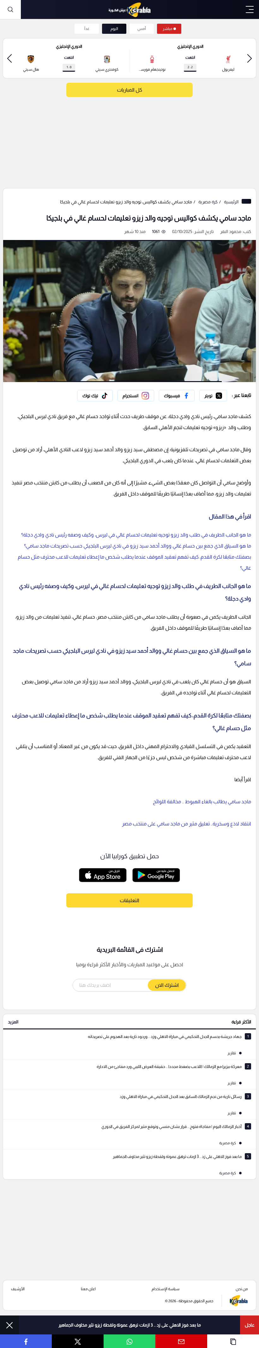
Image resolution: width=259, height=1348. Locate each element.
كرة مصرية (208, 201)
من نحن (242, 1289)
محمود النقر (230, 231)
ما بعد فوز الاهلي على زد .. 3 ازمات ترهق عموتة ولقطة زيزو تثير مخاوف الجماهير (129, 1324)
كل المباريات (129, 90)
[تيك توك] (95, 395)
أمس (141, 29)
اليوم (114, 29)
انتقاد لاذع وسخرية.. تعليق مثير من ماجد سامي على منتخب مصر (186, 823)
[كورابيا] (129, 9)
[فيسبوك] (176, 395)
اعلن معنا (88, 1289)
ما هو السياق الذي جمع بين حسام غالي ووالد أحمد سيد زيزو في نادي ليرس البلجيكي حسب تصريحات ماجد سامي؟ (137, 545)
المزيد (13, 1021)
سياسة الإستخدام (165, 1289)
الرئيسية (231, 201)
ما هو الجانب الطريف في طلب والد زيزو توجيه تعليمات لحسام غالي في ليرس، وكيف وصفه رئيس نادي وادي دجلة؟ (136, 534)
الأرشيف (18, 1289)
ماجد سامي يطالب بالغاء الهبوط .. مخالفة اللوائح (202, 801)
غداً (86, 29)
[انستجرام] (136, 395)
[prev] (249, 58)
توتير (223, 394)
